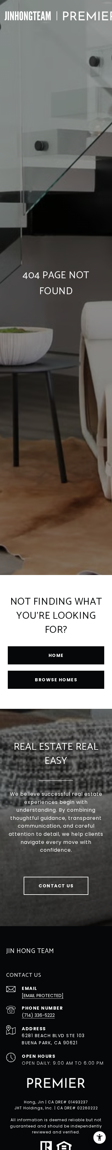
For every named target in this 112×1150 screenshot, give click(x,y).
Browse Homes (56, 680)
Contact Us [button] (56, 886)
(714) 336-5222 (38, 1015)
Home (56, 655)
